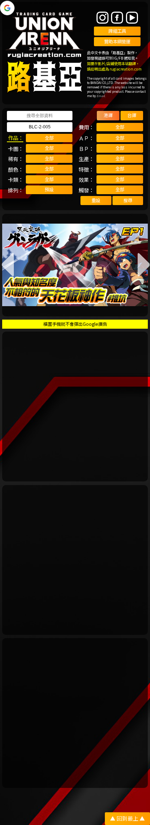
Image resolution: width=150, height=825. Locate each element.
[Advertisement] (75, 406)
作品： (15, 137)
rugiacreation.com (126, 69)
